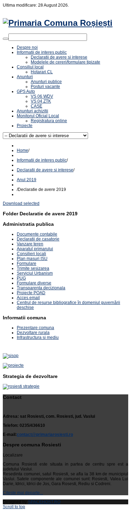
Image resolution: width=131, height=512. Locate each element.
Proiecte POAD (31, 292)
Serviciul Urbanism (35, 273)
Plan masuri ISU (32, 258)
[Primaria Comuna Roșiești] (57, 23)
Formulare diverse (34, 283)
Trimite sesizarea (33, 268)
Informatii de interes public (42, 160)
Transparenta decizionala (41, 287)
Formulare (26, 263)
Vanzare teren (30, 244)
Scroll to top (14, 506)
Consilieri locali (31, 253)
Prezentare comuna (35, 327)
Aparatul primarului (35, 248)
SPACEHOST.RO (44, 501)
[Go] (5, 39)
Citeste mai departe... (23, 492)
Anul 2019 (26, 179)
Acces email (28, 297)
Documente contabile (37, 234)
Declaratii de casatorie (38, 239)
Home (22, 150)
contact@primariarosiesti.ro (45, 434)
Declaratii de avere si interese (45, 170)
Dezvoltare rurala (33, 332)
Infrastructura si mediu (38, 337)
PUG (21, 278)
